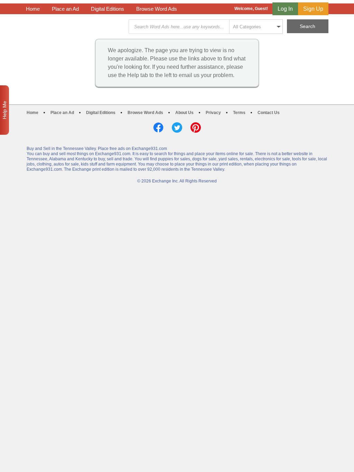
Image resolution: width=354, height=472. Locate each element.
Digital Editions (107, 9)
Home (33, 9)
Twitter (177, 127)
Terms (239, 112)
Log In (285, 9)
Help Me (4, 110)
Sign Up (313, 9)
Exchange (75, 26)
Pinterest (195, 127)
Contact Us (269, 112)
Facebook (158, 127)
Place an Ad (65, 9)
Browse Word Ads (156, 9)
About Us (184, 112)
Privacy (213, 112)
